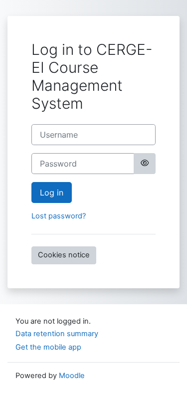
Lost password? (58, 215)
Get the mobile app (48, 347)
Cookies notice (64, 254)
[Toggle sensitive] (145, 163)
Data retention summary (56, 333)
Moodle (72, 375)
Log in (51, 192)
